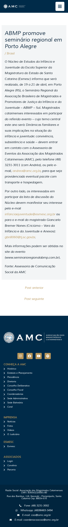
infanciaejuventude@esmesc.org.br (30, 214)
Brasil (11, 53)
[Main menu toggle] (60, 6)
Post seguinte (34, 299)
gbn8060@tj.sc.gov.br (20, 237)
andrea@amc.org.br (27, 171)
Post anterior (34, 288)
